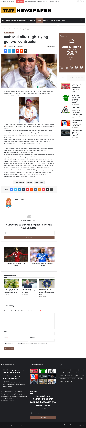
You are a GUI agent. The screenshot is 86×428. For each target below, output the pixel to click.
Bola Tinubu (75, 370)
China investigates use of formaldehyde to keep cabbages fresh (11, 291)
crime (81, 370)
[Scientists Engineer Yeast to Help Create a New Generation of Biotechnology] (43, 381)
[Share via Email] (25, 51)
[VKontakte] (35, 189)
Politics (13, 20)
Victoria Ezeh (10, 46)
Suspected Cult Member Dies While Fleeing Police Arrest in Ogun (76, 87)
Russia (73, 378)
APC (69, 370)
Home (3, 20)
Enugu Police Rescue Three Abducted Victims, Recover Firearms (77, 99)
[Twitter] (9, 51)
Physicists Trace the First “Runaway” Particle (77, 133)
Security (80, 378)
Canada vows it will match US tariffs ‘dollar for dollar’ (29, 291)
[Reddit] (21, 51)
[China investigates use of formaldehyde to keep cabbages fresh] (11, 283)
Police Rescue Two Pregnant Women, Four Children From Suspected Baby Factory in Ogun (49, 1)
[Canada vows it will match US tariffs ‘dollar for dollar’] (29, 283)
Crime (63, 20)
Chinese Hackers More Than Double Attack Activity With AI (77, 123)
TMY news (39, 182)
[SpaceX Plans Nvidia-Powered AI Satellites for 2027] (52, 376)
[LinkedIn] (13, 51)
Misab (30, 182)
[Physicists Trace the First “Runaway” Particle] (65, 133)
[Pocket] (43, 189)
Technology (32, 20)
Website (32, 337)
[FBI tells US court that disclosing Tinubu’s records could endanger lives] (47, 283)
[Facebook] (5, 51)
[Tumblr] (23, 189)
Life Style (46, 20)
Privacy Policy (80, 425)
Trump (61, 381)
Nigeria (61, 375)
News (8, 20)
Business (39, 20)
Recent (71, 78)
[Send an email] (14, 46)
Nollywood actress (69, 375)
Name (6, 331)
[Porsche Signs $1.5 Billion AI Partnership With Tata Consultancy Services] (34, 381)
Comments (79, 78)
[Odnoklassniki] (39, 189)
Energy (58, 20)
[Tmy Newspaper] (26, 10)
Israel (77, 372)
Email (6, 337)
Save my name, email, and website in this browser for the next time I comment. (26, 343)
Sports (52, 20)
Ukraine (67, 381)
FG (69, 372)
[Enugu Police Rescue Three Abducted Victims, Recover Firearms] (65, 98)
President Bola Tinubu (65, 378)
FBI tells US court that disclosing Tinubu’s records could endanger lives (46, 292)
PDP (77, 375)
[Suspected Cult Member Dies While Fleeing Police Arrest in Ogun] (65, 86)
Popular (62, 78)
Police (82, 375)
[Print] (51, 189)
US (71, 381)
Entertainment (22, 20)
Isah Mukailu (20, 182)
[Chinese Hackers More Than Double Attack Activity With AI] (65, 123)
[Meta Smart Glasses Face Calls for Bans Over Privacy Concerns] (52, 381)
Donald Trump (63, 372)
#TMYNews (62, 370)
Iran (73, 372)
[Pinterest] (17, 51)
